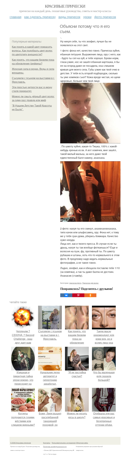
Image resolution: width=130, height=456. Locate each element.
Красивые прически (65, 6)
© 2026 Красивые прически (20, 443)
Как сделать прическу (40, 16)
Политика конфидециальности (55, 446)
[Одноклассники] (90, 295)
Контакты (46, 443)
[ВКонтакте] (66, 295)
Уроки (87, 16)
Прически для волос (90, 283)
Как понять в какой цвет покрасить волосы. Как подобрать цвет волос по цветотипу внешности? (32, 51)
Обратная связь (82, 443)
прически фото (75, 283)
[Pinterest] (78, 295)
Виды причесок (69, 16)
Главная (15, 16)
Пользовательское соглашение (64, 443)
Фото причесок (105, 16)
